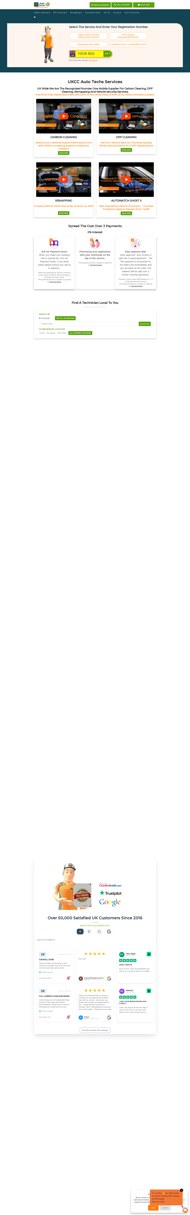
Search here (144, 324)
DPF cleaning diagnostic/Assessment (128, 36)
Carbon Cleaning (41, 13)
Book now (63, 153)
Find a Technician (132, 13)
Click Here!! (93, 60)
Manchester (62, 333)
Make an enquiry (100, 5)
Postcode (45, 318)
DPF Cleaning (59, 13)
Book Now (145, 5)
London (42, 333)
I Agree (153, 1208)
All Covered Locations (80, 333)
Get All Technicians (65, 318)
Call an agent (123, 5)
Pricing (116, 13)
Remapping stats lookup (89, 44)
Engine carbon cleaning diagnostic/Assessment (88, 36)
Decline (165, 1208)
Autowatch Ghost (92, 13)
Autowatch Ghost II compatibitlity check (128, 44)
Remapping (75, 13)
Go (106, 54)
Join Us (107, 13)
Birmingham (51, 333)
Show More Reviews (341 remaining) (95, 1030)
